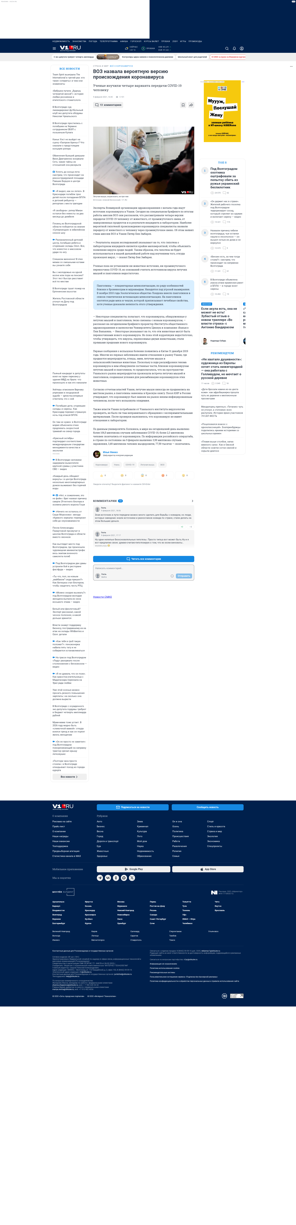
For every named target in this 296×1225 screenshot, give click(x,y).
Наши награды (60, 836)
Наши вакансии (61, 841)
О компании (59, 831)
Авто (99, 821)
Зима (140, 821)
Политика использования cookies (164, 968)
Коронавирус (102, 465)
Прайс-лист (58, 826)
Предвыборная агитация (65, 851)
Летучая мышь (147, 465)
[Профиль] (241, 48)
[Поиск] (227, 48)
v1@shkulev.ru (86, 972)
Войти (104, 577)
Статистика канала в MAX (66, 856)
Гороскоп (136, 41)
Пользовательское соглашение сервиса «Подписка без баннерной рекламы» (184, 977)
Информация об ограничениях (163, 964)
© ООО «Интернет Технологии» (101, 996)
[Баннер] (108, 57)
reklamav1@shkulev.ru (210, 951)
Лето (139, 836)
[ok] (116, 878)
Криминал (142, 826)
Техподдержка (60, 846)
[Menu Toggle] (54, 48)
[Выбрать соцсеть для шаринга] (191, 105)
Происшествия (180, 836)
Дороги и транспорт (108, 841)
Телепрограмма (109, 41)
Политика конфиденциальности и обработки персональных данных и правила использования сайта (194, 981)
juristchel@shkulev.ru (123, 974)
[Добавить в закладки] (183, 105)
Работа (176, 841)
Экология (212, 836)
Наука (140, 846)
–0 (190, 527)
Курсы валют (151, 41)
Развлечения (179, 846)
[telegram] (100, 878)
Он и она (177, 821)
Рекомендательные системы (162, 972)
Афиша (124, 41)
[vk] (108, 878)
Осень (175, 826)
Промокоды (195, 41)
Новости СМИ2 (102, 596)
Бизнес (101, 826)
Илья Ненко (110, 452)
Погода (93, 41)
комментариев (110, 104)
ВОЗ (162, 465)
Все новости (70, 68)
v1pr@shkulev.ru (190, 959)
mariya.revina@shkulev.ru (63, 989)
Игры (183, 41)
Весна (100, 831)
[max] (124, 878)
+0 (182, 527)
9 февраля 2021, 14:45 (103, 97)
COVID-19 (130, 465)
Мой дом (142, 841)
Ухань (116, 465)
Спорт (210, 821)
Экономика (213, 841)
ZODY (175, 41)
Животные (103, 851)
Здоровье (102, 856)
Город (100, 836)
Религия (176, 851)
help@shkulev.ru (72, 976)
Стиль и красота (216, 826)
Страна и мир (214, 831)
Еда (99, 846)
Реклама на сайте (62, 821)
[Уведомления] (234, 48)
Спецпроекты (214, 846)
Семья (175, 856)
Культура (142, 831)
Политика (177, 831)
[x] (132, 878)
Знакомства (79, 41)
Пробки (165, 41)
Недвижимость (61, 41)
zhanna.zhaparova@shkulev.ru (65, 985)
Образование (144, 856)
